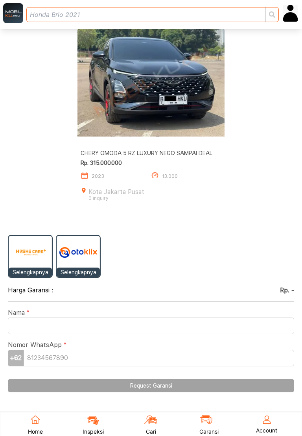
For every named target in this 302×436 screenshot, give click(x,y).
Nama (18, 312)
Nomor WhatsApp (37, 345)
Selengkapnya (30, 272)
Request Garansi (151, 385)
